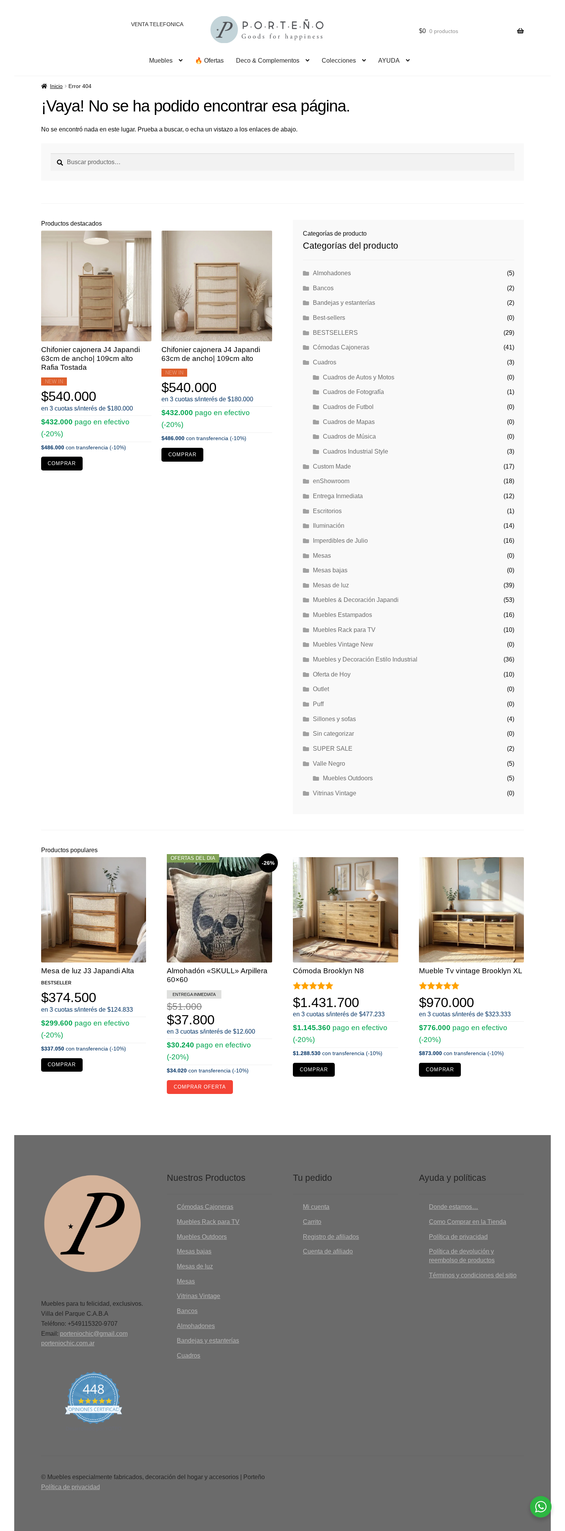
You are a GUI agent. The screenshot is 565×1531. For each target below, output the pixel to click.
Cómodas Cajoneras (341, 347)
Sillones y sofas (334, 719)
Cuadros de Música (349, 436)
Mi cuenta (316, 1207)
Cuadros (324, 362)
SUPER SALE (332, 748)
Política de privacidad (458, 1236)
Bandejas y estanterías (344, 302)
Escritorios (327, 511)
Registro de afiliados (331, 1236)
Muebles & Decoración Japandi (356, 600)
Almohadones (332, 273)
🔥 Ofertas (209, 60)
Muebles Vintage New (343, 644)
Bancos (323, 288)
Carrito (312, 1221)
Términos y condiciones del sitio (473, 1275)
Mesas (322, 555)
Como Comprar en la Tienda (467, 1221)
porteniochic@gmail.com (94, 1333)
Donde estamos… (453, 1207)
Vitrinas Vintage (334, 793)
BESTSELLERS (335, 332)
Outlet (321, 689)
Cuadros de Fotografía (353, 392)
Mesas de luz (331, 585)
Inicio (56, 86)
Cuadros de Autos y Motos (358, 377)
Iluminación (328, 525)
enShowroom (331, 481)
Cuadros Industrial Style (355, 451)
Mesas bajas (330, 570)
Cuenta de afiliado (328, 1251)
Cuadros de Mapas (349, 422)
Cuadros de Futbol (348, 407)
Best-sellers (329, 317)
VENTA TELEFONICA (157, 24)
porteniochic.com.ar (68, 1343)
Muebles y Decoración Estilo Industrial (365, 659)
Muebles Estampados (342, 615)
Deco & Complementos (267, 60)
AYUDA (389, 60)
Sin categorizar (333, 733)
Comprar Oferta (200, 1087)
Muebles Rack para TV (344, 630)
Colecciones (339, 60)
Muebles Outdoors (348, 778)
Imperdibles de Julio (340, 540)
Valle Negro (329, 763)
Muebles (161, 60)
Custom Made (332, 466)
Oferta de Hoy (332, 674)
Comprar (62, 463)
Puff (318, 704)
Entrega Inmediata (338, 496)
